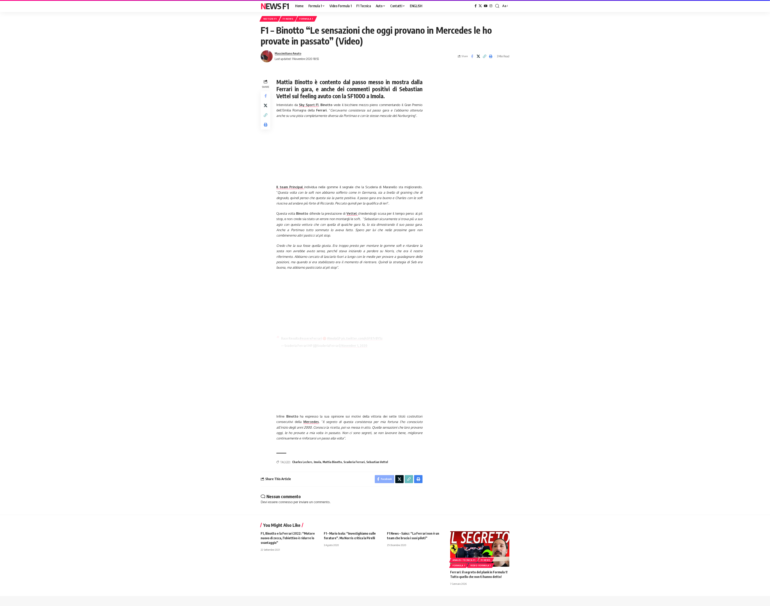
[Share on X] (478, 56)
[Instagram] (490, 6)
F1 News (288, 18)
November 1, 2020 (354, 346)
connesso (286, 502)
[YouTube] (485, 6)
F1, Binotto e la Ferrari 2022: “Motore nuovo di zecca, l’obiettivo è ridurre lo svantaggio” (288, 538)
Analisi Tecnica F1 (464, 560)
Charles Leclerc (302, 462)
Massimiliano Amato (288, 53)
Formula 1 (306, 18)
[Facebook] (476, 6)
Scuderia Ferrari (354, 462)
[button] (497, 6)
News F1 (275, 6)
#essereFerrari (311, 338)
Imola (317, 462)
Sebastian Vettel (377, 462)
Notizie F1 (270, 18)
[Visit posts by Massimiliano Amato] (267, 56)
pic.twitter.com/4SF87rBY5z (362, 338)
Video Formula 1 (480, 565)
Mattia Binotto (332, 462)
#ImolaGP (334, 338)
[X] (480, 6)
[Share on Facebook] (472, 56)
